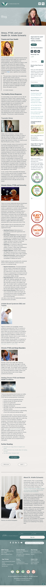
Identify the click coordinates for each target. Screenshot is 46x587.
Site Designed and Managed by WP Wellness (23, 578)
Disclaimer (18, 580)
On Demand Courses (20, 562)
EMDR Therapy (5, 549)
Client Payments (34, 560)
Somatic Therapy (20, 549)
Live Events (18, 560)
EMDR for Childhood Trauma (6, 554)
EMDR (6, 429)
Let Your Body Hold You (36, 105)
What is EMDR (4, 552)
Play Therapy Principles (35, 551)
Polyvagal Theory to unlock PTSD (9, 343)
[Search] (42, 61)
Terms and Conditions (25, 580)
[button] (39, 3)
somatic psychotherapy (16, 429)
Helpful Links (34, 559)
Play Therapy (34, 549)
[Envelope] (38, 51)
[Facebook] (32, 51)
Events (18, 559)
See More (14, 457)
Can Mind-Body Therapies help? (11, 453)
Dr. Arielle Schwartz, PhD (13, 3)
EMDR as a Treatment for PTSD (7, 551)
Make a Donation (34, 563)
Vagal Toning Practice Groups (22, 563)
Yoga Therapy (5, 559)
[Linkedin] (35, 51)
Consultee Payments (35, 562)
